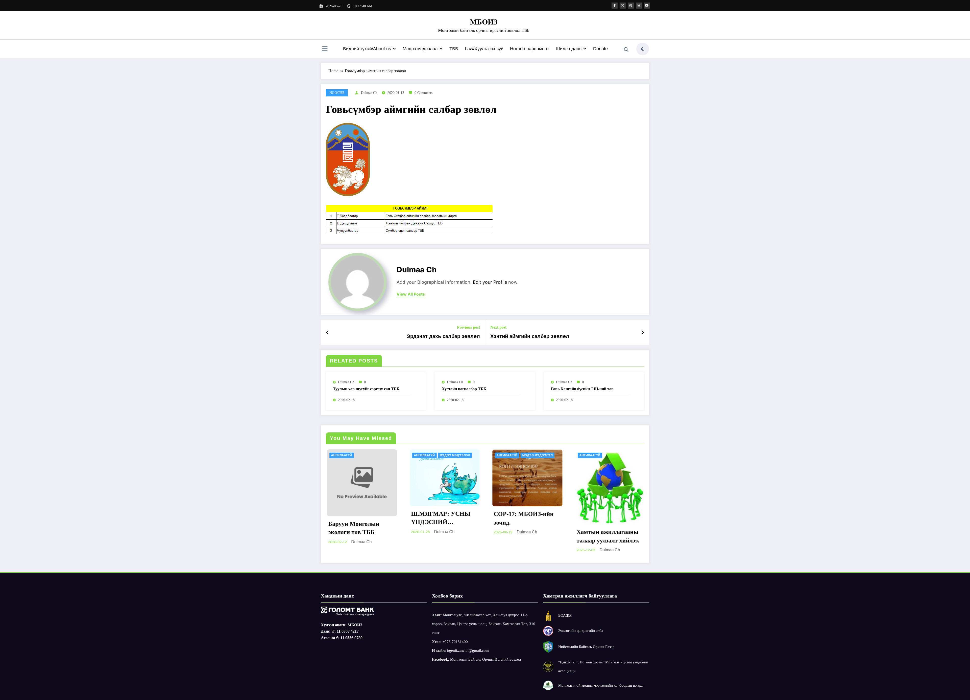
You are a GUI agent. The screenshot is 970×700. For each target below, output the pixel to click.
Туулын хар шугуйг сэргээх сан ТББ (366, 389)
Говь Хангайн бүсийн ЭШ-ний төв (582, 389)
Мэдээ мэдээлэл (420, 48)
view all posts (411, 294)
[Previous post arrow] (327, 332)
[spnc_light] (642, 49)
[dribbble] (631, 6)
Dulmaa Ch (369, 93)
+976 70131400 (455, 642)
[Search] (626, 49)
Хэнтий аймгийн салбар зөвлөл (529, 336)
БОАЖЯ (565, 615)
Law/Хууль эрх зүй (484, 48)
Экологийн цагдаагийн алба (580, 631)
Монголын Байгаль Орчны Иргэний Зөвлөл (485, 659)
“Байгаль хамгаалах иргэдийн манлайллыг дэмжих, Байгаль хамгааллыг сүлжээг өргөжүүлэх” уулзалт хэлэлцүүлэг (606, 504)
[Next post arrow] (642, 332)
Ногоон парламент (529, 48)
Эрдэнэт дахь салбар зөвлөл (443, 336)
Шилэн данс (568, 48)
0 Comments (423, 93)
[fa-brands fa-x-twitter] (623, 6)
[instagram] (639, 6)
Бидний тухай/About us (367, 48)
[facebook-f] (615, 6)
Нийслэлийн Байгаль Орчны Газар (586, 647)
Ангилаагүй (340, 455)
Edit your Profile (490, 282)
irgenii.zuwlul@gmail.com (468, 651)
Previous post (468, 327)
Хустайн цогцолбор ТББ (464, 389)
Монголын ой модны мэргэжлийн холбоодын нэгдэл (600, 685)
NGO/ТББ (336, 93)
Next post (498, 327)
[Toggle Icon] (324, 49)
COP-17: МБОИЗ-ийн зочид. (440, 518)
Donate (600, 48)
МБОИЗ (484, 22)
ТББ (453, 48)
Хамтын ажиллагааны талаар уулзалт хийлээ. (524, 536)
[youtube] (647, 6)
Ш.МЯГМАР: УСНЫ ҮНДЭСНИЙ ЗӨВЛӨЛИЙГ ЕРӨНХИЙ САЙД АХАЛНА (357, 518)
